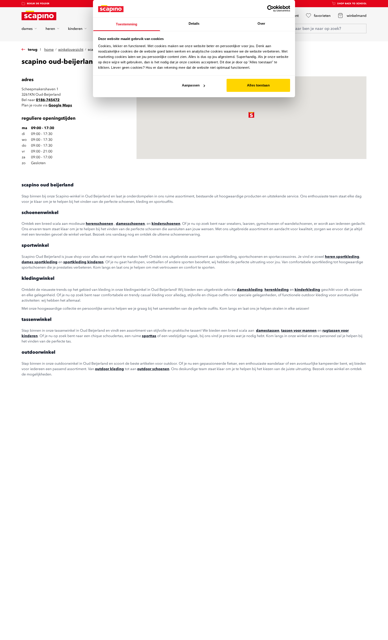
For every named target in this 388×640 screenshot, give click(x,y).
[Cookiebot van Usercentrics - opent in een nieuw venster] (270, 8)
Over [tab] (261, 23)
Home (49, 49)
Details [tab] (194, 23)
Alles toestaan (258, 85)
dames (27, 28)
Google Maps (60, 105)
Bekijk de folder (38, 3)
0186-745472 (48, 99)
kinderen (75, 28)
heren (50, 28)
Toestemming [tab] (126, 24)
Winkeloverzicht (70, 49)
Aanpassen (191, 85)
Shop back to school (351, 3)
